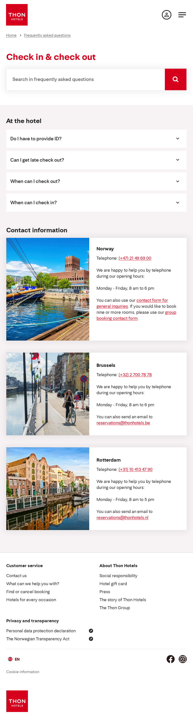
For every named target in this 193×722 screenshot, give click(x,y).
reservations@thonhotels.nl (122, 517)
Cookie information (22, 672)
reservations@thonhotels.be (123, 422)
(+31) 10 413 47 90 (136, 469)
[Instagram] (183, 659)
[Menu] (182, 15)
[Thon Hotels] (17, 15)
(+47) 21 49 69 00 (135, 258)
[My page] (166, 15)
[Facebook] (171, 659)
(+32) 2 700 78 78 (135, 374)
